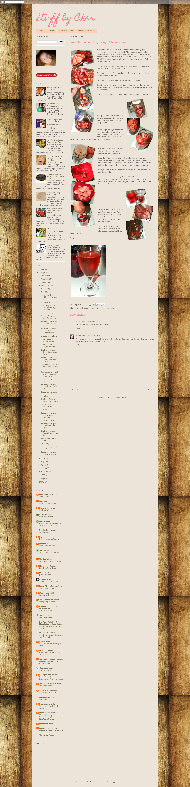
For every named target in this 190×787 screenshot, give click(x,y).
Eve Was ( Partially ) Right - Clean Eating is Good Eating (50, 623)
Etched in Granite (46, 724)
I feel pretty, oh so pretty (47, 595)
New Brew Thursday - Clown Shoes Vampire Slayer (50, 352)
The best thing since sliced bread (48, 406)
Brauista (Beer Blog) (66, 31)
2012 (41, 273)
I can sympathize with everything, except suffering (55, 158)
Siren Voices (44, 573)
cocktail (78, 308)
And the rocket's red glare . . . (48, 439)
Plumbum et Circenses (48, 566)
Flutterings (43, 699)
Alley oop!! (45, 410)
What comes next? (46, 593)
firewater (85, 308)
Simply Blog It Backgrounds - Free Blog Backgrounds (51, 660)
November (45, 279)
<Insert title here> (46, 668)
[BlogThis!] (96, 304)
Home (41, 31)
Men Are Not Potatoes (47, 530)
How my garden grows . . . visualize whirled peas (49, 387)
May (43, 462)
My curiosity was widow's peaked (47, 340)
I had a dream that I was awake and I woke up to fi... (50, 367)
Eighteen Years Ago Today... (49, 539)
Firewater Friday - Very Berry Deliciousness (49, 317)
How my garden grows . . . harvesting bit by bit (49, 324)
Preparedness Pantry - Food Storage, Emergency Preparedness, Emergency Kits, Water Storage (50, 716)
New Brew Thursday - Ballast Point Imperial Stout (50, 433)
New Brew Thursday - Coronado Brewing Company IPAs (49, 331)
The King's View (45, 559)
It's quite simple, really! (49, 313)
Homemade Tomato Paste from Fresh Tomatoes (54, 211)
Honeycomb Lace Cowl (47, 546)
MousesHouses (45, 515)
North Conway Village (47, 704)
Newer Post (75, 390)
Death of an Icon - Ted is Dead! (50, 561)
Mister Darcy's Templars (47, 588)
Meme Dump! (44, 497)
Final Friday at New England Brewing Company (48, 308)
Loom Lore (43, 544)
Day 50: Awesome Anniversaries (50, 693)
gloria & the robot (45, 575)
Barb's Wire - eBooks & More (50, 586)
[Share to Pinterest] (104, 304)
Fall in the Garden (45, 611)
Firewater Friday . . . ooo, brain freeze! (48, 346)
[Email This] (94, 304)
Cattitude (51, 31)
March (43, 468)
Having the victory (46, 697)
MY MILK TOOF (45, 579)
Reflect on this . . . (48, 302)
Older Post (148, 390)
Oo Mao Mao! (44, 532)
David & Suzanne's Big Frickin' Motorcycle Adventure (51, 729)
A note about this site (46, 517)
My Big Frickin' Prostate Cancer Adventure (48, 676)
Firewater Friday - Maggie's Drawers (53, 246)
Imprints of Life (44, 510)
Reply (78, 328)
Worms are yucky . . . (55, 193)
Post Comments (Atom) (117, 397)
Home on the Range (47, 508)
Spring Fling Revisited (47, 602)
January (44, 475)
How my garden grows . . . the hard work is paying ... (49, 426)
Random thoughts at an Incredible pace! (48, 607)
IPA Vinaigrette (52, 229)
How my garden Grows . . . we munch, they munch (50, 359)
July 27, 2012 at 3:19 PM (91, 321)
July (43, 292)
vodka (112, 308)
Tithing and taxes (45, 670)
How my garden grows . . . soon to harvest (49, 453)
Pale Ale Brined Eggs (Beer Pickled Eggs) (55, 141)
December (45, 276)
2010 (41, 482)
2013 (41, 270)
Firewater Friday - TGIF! (50, 420)
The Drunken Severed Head (50, 684)
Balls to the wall (53, 104)
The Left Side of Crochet (49, 600)
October (44, 282)
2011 (41, 479)
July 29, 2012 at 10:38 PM (91, 335)
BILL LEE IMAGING (47, 633)
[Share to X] (99, 304)
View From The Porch (48, 494)
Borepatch (43, 501)
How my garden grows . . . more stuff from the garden (50, 394)
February (44, 471)
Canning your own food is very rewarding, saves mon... (49, 374)
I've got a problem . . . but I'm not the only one (49, 297)
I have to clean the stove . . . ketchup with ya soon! (55, 176)
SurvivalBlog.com (46, 550)
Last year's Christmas (46, 686)
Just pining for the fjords (47, 568)
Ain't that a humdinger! (49, 336)
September (45, 285)
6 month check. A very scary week (51, 679)
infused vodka (95, 308)
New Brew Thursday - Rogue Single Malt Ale (50, 400)
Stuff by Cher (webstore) (86, 31)
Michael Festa (44, 642)
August (44, 289)
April (43, 465)
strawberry (105, 308)
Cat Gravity (45, 444)
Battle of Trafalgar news (47, 503)
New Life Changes (46, 650)
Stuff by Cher (65, 18)
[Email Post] (90, 305)
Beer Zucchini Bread (54, 88)
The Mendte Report (46, 735)
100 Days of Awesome (48, 690)
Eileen (78, 335)
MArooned (43, 537)
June (43, 458)
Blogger (113, 782)
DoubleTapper (44, 521)
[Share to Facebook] (101, 304)
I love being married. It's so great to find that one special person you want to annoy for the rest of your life (55, 124)
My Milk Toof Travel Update (48, 581)
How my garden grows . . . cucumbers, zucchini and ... (49, 415)
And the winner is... (45, 663)
